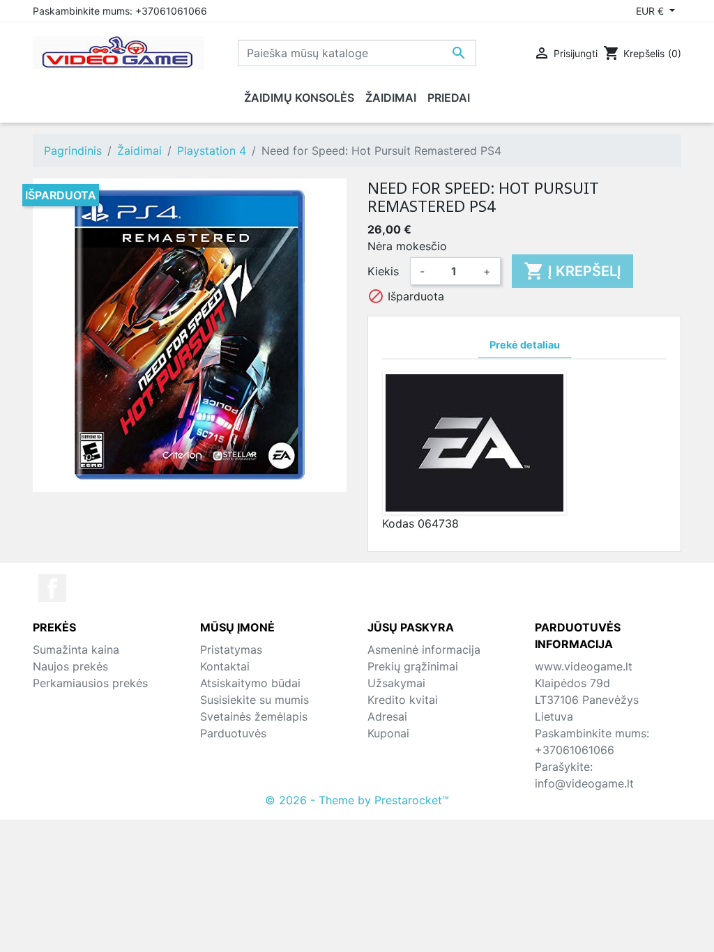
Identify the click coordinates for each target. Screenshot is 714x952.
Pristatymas (231, 650)
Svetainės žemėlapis (253, 716)
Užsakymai (396, 683)
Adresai (387, 716)
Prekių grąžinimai (412, 666)
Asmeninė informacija (423, 650)
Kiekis (383, 271)
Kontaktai (225, 666)
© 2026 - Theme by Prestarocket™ (357, 800)
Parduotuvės (233, 733)
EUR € (651, 11)
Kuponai (388, 733)
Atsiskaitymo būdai (250, 683)
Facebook (52, 588)
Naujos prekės (70, 666)
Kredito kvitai (402, 700)
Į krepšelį (572, 271)
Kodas (398, 523)
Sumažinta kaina (76, 650)
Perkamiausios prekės (90, 683)
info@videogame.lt (584, 783)
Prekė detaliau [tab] (524, 345)
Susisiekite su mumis (254, 700)
